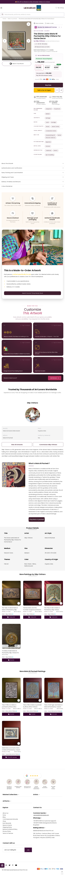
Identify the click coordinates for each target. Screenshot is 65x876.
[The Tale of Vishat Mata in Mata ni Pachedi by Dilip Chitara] (11, 593)
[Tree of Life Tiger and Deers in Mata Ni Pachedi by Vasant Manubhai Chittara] (53, 690)
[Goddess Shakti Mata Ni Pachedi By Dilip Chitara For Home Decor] (11, 636)
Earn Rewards (7, 823)
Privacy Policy (7, 831)
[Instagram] (6, 865)
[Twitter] (9, 865)
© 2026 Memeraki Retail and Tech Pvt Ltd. (15, 870)
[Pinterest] (12, 865)
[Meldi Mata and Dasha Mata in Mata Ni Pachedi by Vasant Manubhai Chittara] (11, 733)
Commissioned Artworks (10, 819)
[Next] (28, 41)
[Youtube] (16, 865)
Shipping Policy (7, 827)
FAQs (4, 815)
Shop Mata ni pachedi (36, 519)
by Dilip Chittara (39, 41)
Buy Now (48, 85)
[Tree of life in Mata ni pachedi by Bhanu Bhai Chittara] (32, 690)
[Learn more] (45, 23)
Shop (4, 821)
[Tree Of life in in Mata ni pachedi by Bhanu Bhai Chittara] (11, 690)
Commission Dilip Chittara (48, 445)
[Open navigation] (5, 7)
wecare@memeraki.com (41, 815)
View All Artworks (17, 445)
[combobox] (32, 14)
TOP (62, 873)
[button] (48, 27)
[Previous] (5, 41)
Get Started (53, 378)
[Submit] (3, 14)
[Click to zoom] (28, 24)
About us (5, 813)
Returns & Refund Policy (10, 829)
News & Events (7, 825)
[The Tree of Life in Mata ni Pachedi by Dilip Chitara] (53, 593)
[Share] (61, 90)
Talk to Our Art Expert (44, 90)
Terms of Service (8, 833)
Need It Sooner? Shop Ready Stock (32, 293)
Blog (4, 817)
